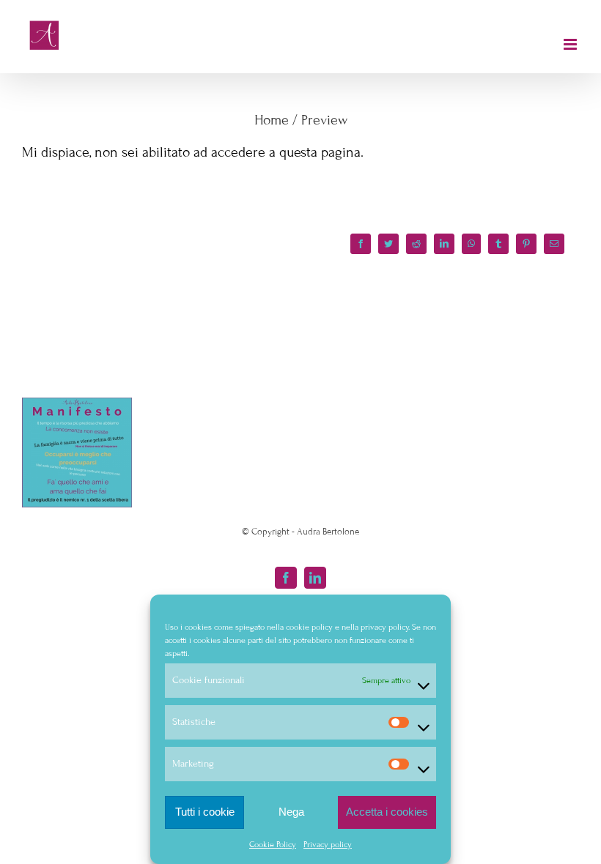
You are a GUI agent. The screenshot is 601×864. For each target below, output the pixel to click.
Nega (291, 811)
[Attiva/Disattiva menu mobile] (571, 44)
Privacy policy (327, 844)
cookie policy (309, 627)
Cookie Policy (272, 844)
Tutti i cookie (205, 811)
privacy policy (384, 627)
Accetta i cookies (387, 811)
